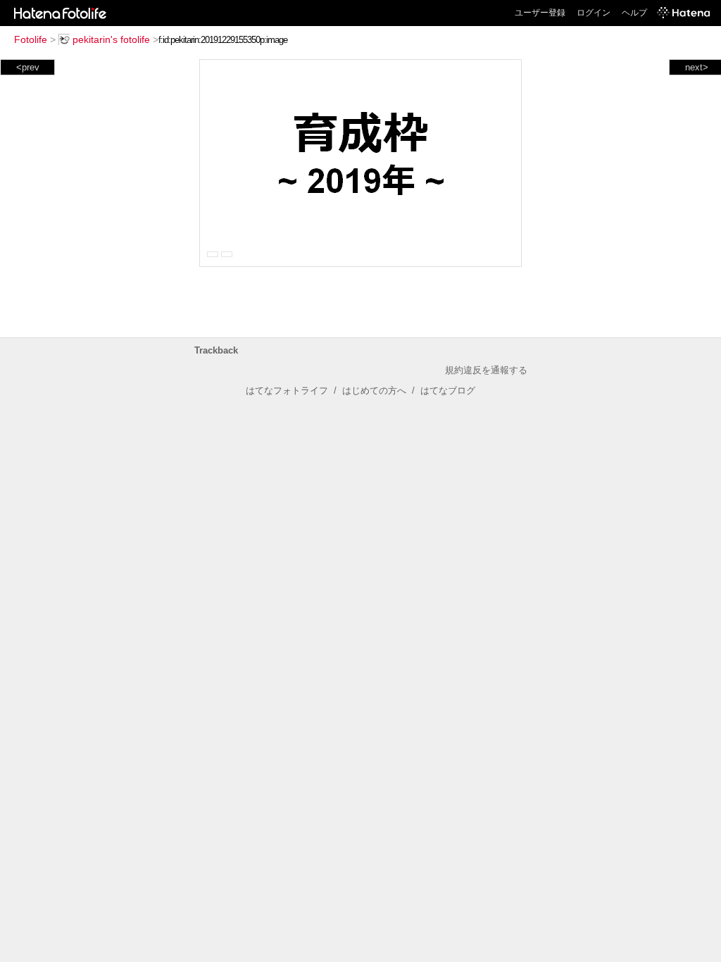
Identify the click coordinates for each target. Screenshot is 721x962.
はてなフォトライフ (287, 390)
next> (696, 67)
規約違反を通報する (486, 370)
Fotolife (30, 39)
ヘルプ (634, 13)
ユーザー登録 (540, 13)
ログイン (593, 13)
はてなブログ (447, 390)
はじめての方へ (374, 390)
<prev (27, 67)
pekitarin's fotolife (111, 39)
